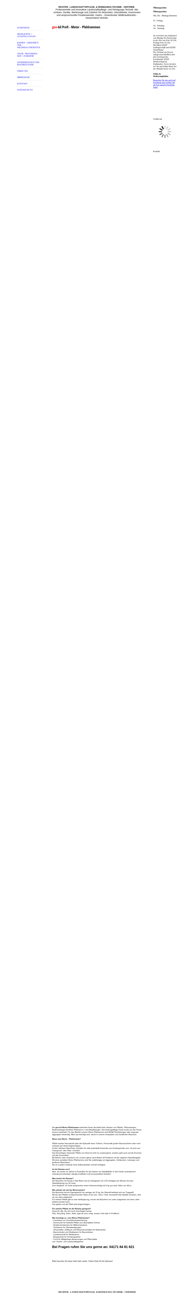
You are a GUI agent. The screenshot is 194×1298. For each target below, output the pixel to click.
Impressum (23, 77)
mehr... (55, 1124)
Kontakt (22, 83)
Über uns (22, 71)
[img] (29, 13)
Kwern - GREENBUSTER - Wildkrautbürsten (28, 45)
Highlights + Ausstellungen (26, 35)
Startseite (23, 28)
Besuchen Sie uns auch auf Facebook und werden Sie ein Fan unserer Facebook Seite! (164, 83)
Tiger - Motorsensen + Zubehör (27, 54)
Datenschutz (25, 90)
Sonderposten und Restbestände (28, 63)
